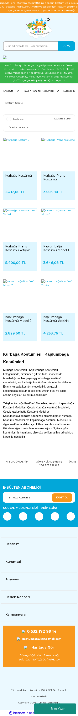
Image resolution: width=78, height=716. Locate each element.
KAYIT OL (62, 497)
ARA (66, 46)
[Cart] (71, 57)
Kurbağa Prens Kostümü (54, 177)
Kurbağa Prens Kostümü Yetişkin (18, 248)
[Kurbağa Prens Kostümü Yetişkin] (20, 225)
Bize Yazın (58, 709)
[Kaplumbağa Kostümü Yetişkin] (58, 296)
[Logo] (39, 27)
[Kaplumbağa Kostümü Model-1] (58, 225)
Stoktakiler (18, 118)
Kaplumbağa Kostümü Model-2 (18, 319)
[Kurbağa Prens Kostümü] (58, 155)
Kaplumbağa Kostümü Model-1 (56, 248)
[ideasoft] (17, 713)
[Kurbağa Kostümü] (20, 155)
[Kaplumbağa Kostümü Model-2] (20, 296)
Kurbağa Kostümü (18, 175)
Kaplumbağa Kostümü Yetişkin (56, 319)
